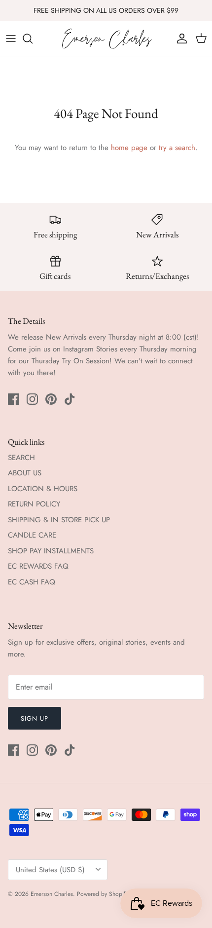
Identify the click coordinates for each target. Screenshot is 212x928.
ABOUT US (24, 472)
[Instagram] (32, 399)
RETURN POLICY (34, 504)
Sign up (34, 718)
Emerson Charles (52, 893)
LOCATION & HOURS (42, 488)
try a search (177, 147)
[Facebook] (13, 399)
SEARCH (21, 457)
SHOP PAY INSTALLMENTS (51, 550)
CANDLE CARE (32, 535)
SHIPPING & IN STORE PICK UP (59, 519)
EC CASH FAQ (31, 582)
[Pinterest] (51, 399)
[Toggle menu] (11, 38)
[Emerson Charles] (106, 38)
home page (129, 147)
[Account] (179, 38)
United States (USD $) (50, 869)
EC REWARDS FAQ (38, 566)
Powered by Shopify (102, 893)
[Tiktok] (69, 399)
